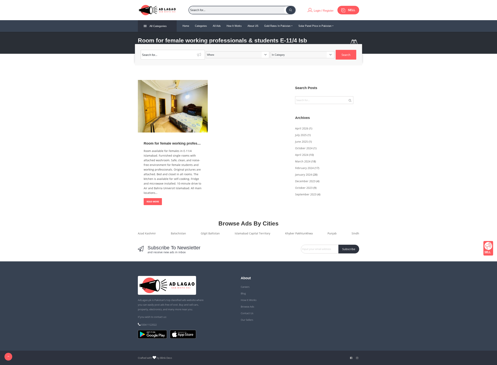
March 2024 (302, 161)
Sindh (355, 233)
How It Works (234, 25)
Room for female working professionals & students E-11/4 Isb (173, 143)
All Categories (158, 26)
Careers (245, 287)
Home (185, 25)
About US (253, 25)
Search (345, 55)
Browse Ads (247, 306)
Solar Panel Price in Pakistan (315, 25)
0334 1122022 (149, 324)
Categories (201, 25)
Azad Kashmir (147, 233)
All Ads (217, 25)
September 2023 (305, 194)
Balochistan (178, 233)
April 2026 (301, 128)
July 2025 (301, 135)
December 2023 (305, 181)
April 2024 (301, 155)
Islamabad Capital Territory (252, 233)
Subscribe (348, 249)
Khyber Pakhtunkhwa (299, 233)
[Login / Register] (320, 10)
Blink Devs (166, 358)
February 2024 (304, 168)
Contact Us (247, 313)
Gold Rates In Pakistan (277, 25)
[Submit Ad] (348, 10)
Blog (243, 293)
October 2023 (304, 188)
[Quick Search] (355, 42)
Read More (153, 201)
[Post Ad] (488, 248)
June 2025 (301, 141)
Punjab (332, 233)
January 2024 (303, 174)
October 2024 (304, 148)
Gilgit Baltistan (210, 233)
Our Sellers (247, 320)
